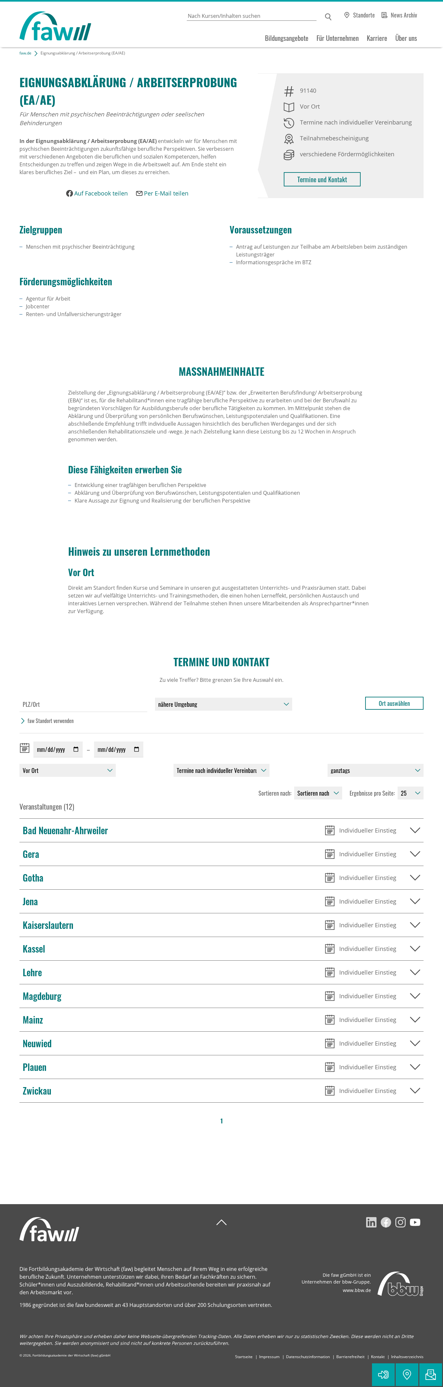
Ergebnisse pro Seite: (372, 793)
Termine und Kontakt (322, 179)
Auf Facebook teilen (101, 193)
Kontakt (378, 1356)
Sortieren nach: (275, 793)
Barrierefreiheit (350, 1356)
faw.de (25, 53)
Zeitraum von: (25, 748)
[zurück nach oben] (221, 1222)
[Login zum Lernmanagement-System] (383, 1374)
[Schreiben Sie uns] (430, 1374)
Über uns (406, 38)
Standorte (364, 15)
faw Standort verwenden (51, 721)
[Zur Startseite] (45, 24)
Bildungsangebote (286, 38)
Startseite (244, 1356)
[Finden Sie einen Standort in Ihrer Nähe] (407, 1374)
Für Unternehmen (338, 38)
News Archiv (404, 15)
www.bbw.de (357, 1290)
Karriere (377, 38)
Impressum (269, 1356)
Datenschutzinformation (308, 1356)
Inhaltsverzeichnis (407, 1356)
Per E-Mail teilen (166, 193)
